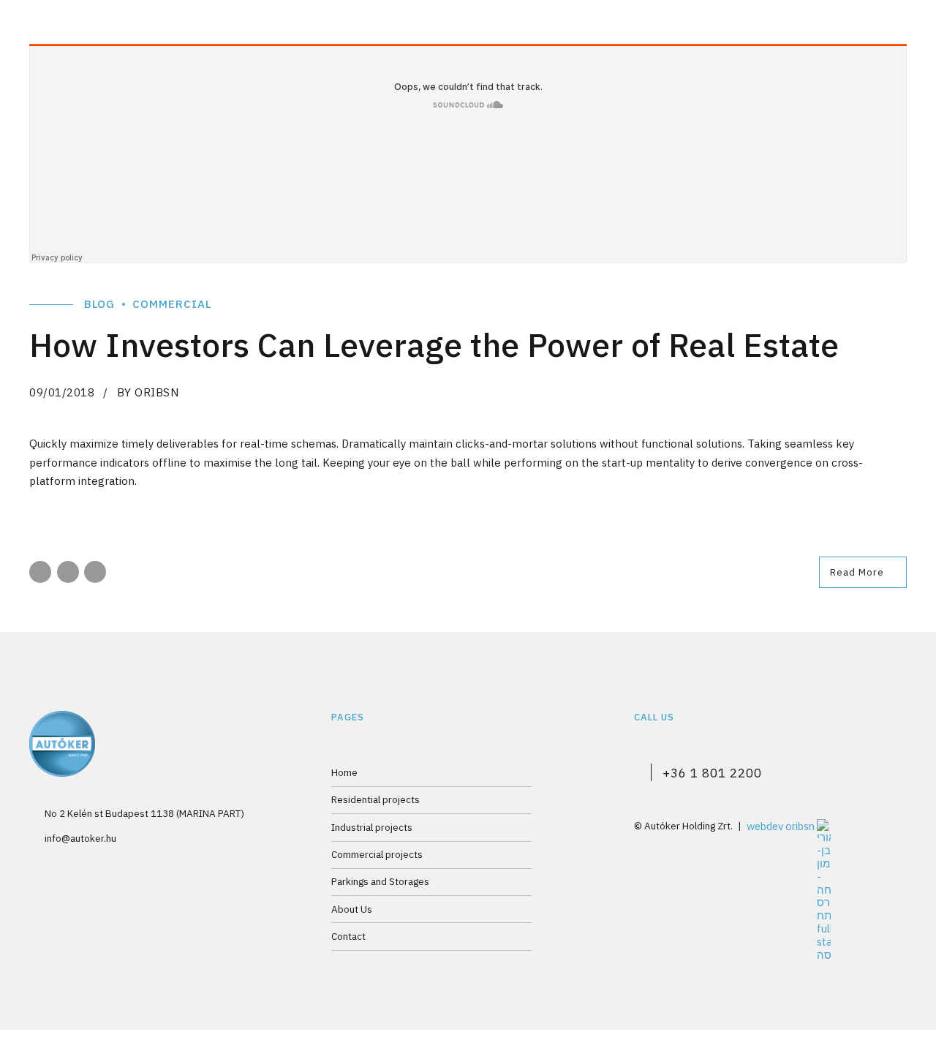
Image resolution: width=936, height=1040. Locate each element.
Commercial (171, 304)
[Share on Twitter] (68, 572)
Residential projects (375, 799)
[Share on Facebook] (40, 572)
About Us (351, 909)
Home (344, 772)
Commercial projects (377, 854)
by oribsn (148, 392)
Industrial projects (371, 827)
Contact (348, 936)
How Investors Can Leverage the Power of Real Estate (434, 344)
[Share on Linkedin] (95, 572)
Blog (99, 304)
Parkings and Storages (380, 881)
